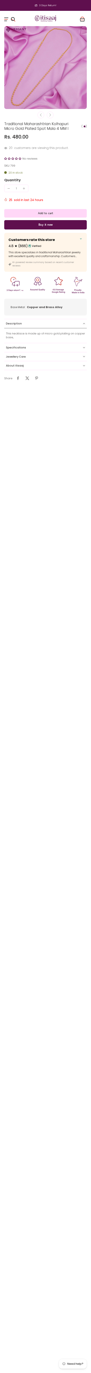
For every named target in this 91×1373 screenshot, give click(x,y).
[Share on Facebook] (18, 378)
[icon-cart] (82, 18)
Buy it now (46, 225)
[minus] (8, 188)
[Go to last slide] (40, 115)
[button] (13, 159)
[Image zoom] (45, 67)
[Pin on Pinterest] (36, 378)
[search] (13, 18)
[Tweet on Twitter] (27, 378)
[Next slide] (50, 115)
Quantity (12, 180)
